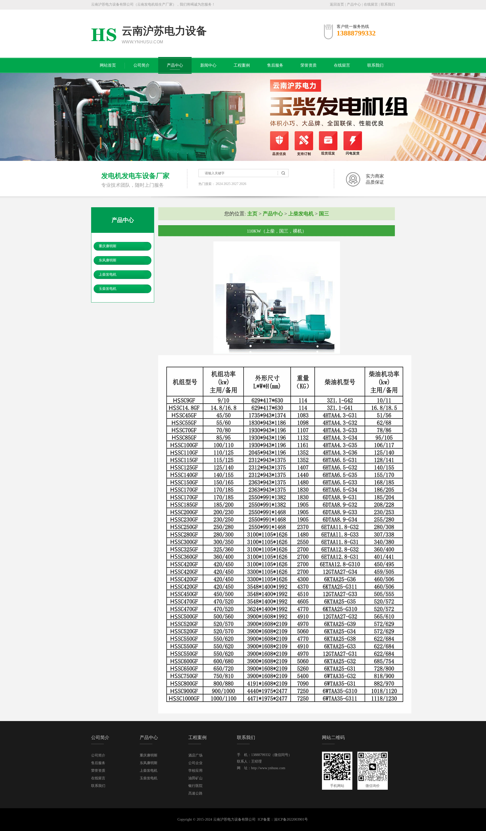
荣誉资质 (308, 65)
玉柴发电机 (107, 289)
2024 (219, 184)
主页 (252, 213)
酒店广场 (195, 755)
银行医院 (195, 786)
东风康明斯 (107, 260)
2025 (227, 184)
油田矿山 (195, 778)
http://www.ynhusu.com (268, 768)
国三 (324, 213)
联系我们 (388, 4)
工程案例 (242, 65)
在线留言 (371, 4)
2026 (242, 184)
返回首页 (337, 4)
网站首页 (108, 65)
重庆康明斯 (107, 246)
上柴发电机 (107, 274)
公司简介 (141, 65)
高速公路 (195, 793)
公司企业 (195, 763)
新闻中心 (208, 65)
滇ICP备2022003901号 (291, 819)
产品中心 (354, 4)
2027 (234, 184)
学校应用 (195, 770)
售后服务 (275, 65)
